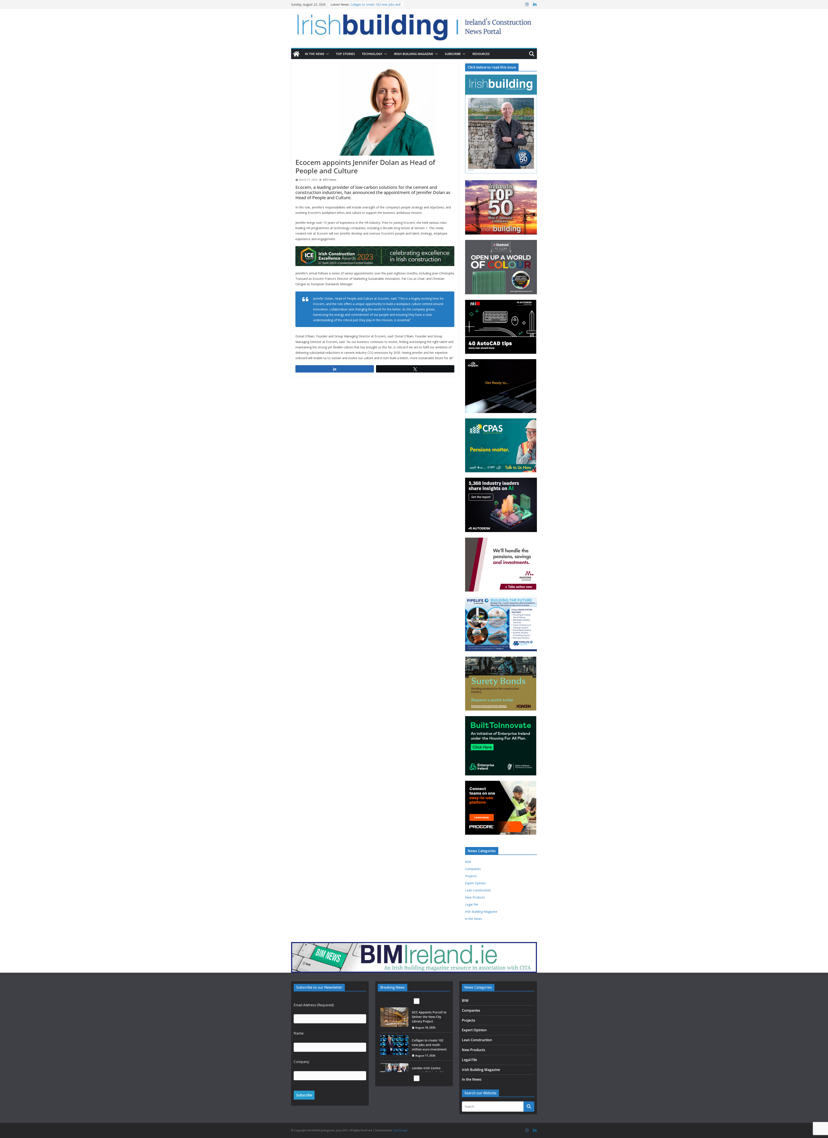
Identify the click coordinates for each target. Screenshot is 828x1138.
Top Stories (345, 54)
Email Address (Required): (314, 1005)
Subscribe (453, 54)
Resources (481, 54)
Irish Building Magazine (413, 54)
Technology (372, 54)
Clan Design (400, 1130)
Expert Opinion (475, 883)
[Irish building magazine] (414, 25)
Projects (471, 876)
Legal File (471, 904)
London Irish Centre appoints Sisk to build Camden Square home (429, 1044)
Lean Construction (478, 890)
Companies (473, 869)
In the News (314, 54)
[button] (326, 54)
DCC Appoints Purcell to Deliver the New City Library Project (375, 6)
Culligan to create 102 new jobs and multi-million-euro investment (429, 1016)
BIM (468, 862)
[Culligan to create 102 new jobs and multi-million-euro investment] (394, 1017)
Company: (302, 1061)
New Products (475, 897)
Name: (299, 1033)
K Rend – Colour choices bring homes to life (429, 1070)
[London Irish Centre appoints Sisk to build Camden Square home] (394, 1045)
